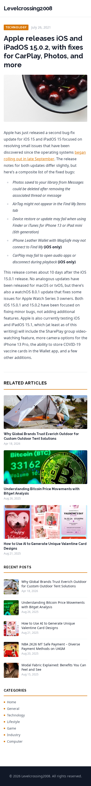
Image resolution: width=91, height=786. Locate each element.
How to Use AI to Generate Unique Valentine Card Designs (48, 625)
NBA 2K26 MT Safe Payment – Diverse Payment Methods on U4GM (50, 646)
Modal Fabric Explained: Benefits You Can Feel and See (53, 667)
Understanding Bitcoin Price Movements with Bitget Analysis (53, 604)
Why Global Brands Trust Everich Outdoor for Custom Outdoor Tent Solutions (54, 583)
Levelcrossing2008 (28, 8)
